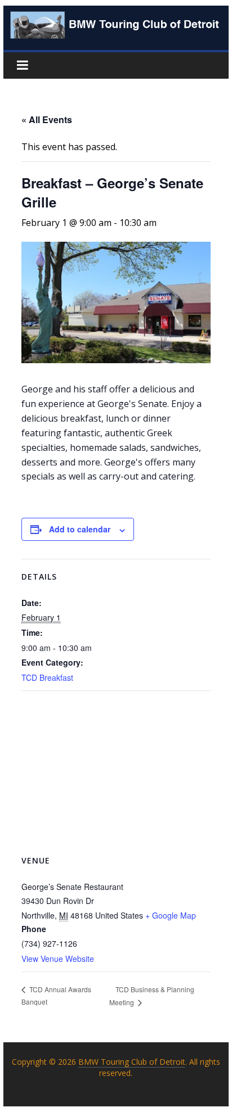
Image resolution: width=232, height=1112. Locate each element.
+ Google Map (170, 915)
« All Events (46, 119)
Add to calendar (79, 529)
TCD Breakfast (47, 677)
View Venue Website (57, 958)
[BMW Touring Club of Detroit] (116, 18)
